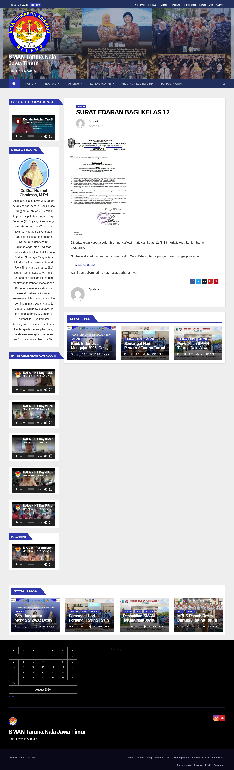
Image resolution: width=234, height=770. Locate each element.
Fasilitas (163, 5)
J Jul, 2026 (80, 354)
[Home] (14, 83)
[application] (33, 127)
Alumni (219, 5)
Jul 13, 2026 (187, 626)
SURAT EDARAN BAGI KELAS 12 (122, 112)
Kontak (206, 757)
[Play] (16, 136)
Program (152, 5)
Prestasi (198, 765)
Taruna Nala (101, 354)
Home (135, 5)
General (129, 339)
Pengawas (175, 5)
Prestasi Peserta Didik (137, 83)
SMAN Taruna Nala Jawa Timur (47, 731)
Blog (149, 757)
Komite (202, 5)
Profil (142, 5)
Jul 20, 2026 (79, 626)
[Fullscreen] (51, 136)
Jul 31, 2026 (24, 626)
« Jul (11, 696)
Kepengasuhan (101, 83)
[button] (224, 83)
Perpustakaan (189, 5)
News (139, 339)
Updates (81, 106)
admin (96, 121)
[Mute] (45, 136)
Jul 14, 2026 (133, 626)
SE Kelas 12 (86, 264)
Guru (211, 5)
